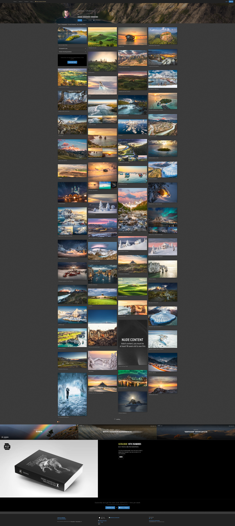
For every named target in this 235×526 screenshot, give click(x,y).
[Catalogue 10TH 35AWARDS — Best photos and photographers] (49, 468)
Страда (60, 178)
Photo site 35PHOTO (61, 517)
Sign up (231, 1)
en (149, 518)
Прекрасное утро (92, 47)
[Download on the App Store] (103, 517)
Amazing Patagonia (153, 178)
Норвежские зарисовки (124, 162)
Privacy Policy (73, 521)
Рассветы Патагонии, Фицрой (125, 232)
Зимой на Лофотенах (63, 258)
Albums (85, 20)
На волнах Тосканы (123, 296)
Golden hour (121, 46)
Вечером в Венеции (93, 284)
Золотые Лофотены (123, 387)
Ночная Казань (61, 203)
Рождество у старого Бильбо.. (156, 203)
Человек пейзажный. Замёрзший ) (156, 256)
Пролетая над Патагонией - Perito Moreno (156, 326)
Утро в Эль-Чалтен (62, 160)
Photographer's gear (63, 48)
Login (226, 1)
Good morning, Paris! (123, 366)
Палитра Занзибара (93, 190)
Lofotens (120, 135)
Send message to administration (154, 520)
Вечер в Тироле (152, 372)
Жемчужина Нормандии (124, 273)
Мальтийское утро (123, 184)
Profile (90, 20)
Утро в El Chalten (153, 136)
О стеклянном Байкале (63, 417)
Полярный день (92, 214)
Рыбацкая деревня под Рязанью (65, 281)
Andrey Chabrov (82, 24)
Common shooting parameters (65, 51)
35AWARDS (97, 20)
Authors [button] (20, 1)
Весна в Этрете (62, 348)
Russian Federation (83, 14)
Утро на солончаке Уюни (94, 347)
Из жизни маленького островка (156, 110)
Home (59, 24)
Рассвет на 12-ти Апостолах (95, 158)
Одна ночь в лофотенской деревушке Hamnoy (156, 234)
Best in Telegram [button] (124, 507)
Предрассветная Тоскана (124, 91)
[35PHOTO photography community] (7, 1)
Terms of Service (78, 521)
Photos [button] (15, 1)
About (99, 522)
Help (102, 522)
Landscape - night (94, 16)
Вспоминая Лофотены (154, 89)
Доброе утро (61, 324)
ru (151, 518)
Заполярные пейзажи (123, 251)
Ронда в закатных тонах (124, 67)
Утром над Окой (92, 124)
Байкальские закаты (153, 394)
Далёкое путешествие (124, 115)
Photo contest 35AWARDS (61, 518)
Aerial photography (86, 16)
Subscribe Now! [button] (72, 62)
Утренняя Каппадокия (154, 66)
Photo (80, 20)
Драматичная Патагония (63, 111)
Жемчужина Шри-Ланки (154, 45)
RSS (59, 421)
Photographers (64, 24)
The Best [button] (26, 1)
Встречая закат (122, 316)
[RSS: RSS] (57, 421)
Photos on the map (102, 520)
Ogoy (90, 95)
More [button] (31, 1)
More (121, 457)
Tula (89, 14)
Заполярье (91, 371)
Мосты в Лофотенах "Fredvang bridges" (96, 238)
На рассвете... (92, 72)
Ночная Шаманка (122, 413)
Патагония (60, 135)
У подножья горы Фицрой (94, 261)
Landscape (80, 16)
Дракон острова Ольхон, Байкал (156, 349)
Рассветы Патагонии (153, 302)
